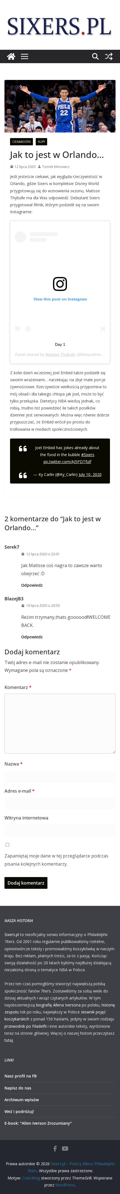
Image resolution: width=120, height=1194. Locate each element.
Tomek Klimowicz (55, 166)
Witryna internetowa (26, 818)
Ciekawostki (21, 142)
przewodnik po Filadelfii (25, 1026)
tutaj (8, 1040)
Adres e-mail (19, 791)
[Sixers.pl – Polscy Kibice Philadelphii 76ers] (11, 56)
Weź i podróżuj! (19, 1111)
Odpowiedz (32, 585)
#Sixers (87, 454)
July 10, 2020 (90, 474)
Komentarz (18, 687)
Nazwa (13, 764)
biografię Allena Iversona (58, 1005)
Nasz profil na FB (20, 1076)
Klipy (41, 142)
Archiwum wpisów (21, 1099)
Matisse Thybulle (60, 354)
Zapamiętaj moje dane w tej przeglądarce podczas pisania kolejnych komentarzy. (56, 860)
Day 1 (60, 344)
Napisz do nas (17, 1088)
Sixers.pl (11, 934)
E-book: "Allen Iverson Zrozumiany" (38, 1123)
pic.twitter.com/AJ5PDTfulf (67, 461)
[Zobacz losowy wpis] (109, 56)
